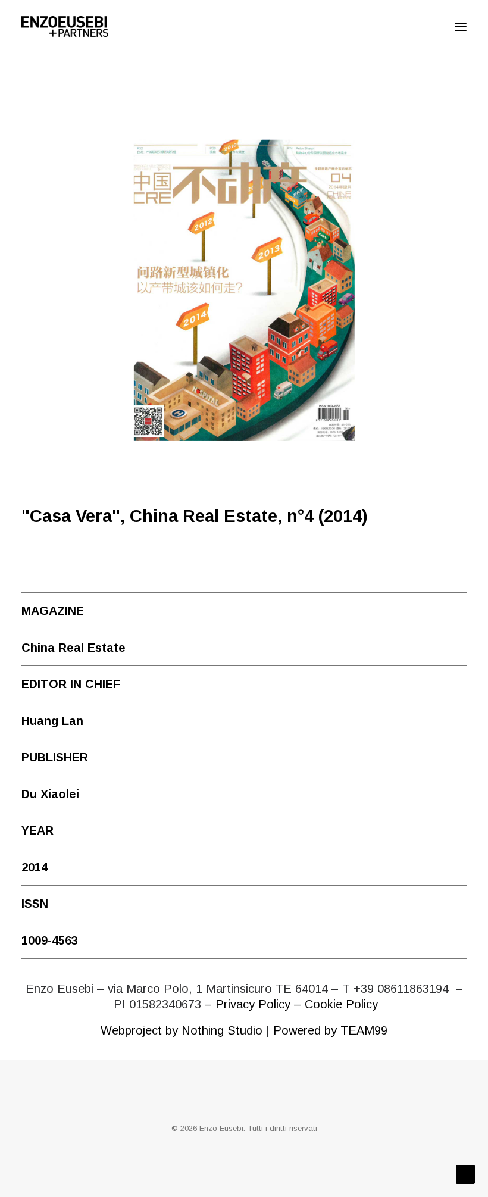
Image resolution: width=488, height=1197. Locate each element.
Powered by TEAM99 (330, 1030)
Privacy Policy (252, 1004)
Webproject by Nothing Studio (181, 1030)
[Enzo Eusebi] (64, 26)
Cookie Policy (341, 1004)
